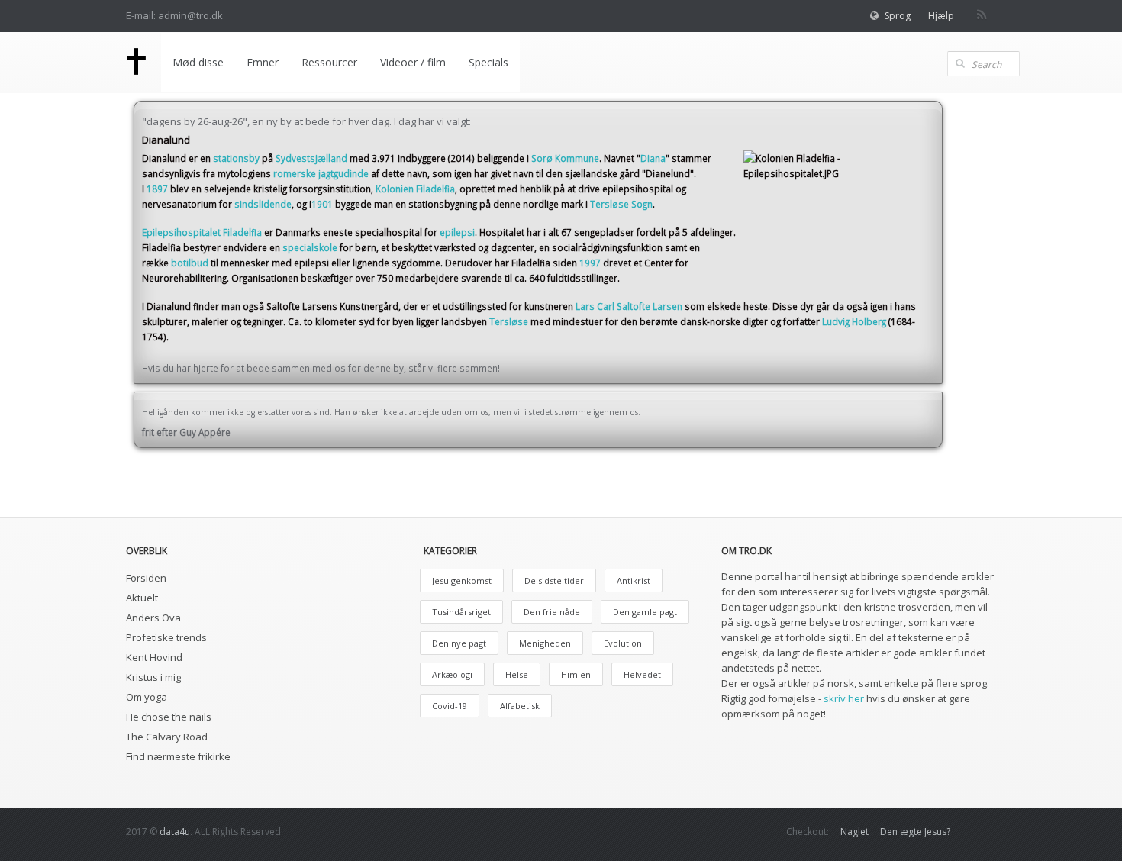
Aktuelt (142, 598)
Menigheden (545, 643)
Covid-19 (449, 705)
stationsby (236, 158)
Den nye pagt (459, 643)
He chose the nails (168, 717)
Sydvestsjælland (311, 158)
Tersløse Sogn (621, 204)
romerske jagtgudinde (321, 173)
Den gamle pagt (645, 612)
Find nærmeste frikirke (178, 756)
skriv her (844, 698)
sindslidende (263, 204)
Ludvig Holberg (854, 321)
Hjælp (941, 15)
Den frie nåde (552, 612)
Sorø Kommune (565, 158)
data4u (175, 831)
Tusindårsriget (461, 612)
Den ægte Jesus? (915, 831)
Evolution (623, 643)
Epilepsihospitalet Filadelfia (202, 232)
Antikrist (633, 580)
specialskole (309, 247)
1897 (157, 188)
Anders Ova (153, 617)
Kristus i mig (153, 677)
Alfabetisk (520, 705)
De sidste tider (554, 580)
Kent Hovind (154, 657)
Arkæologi (452, 674)
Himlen (576, 674)
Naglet (854, 831)
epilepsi (457, 232)
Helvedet (642, 674)
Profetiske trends (166, 637)
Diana (653, 158)
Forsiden (146, 578)
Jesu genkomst (462, 580)
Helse (516, 674)
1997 (590, 262)
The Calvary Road (167, 736)
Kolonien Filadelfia (415, 188)
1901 (322, 204)
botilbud (189, 262)
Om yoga (146, 697)
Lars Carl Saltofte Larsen (629, 306)
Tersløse (508, 321)
